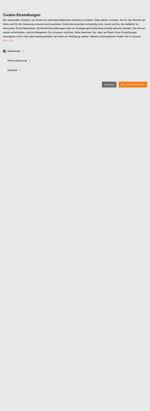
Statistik (12, 70)
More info (8, 40)
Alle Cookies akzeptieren (133, 84)
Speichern (109, 84)
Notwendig (13, 51)
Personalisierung (17, 60)
